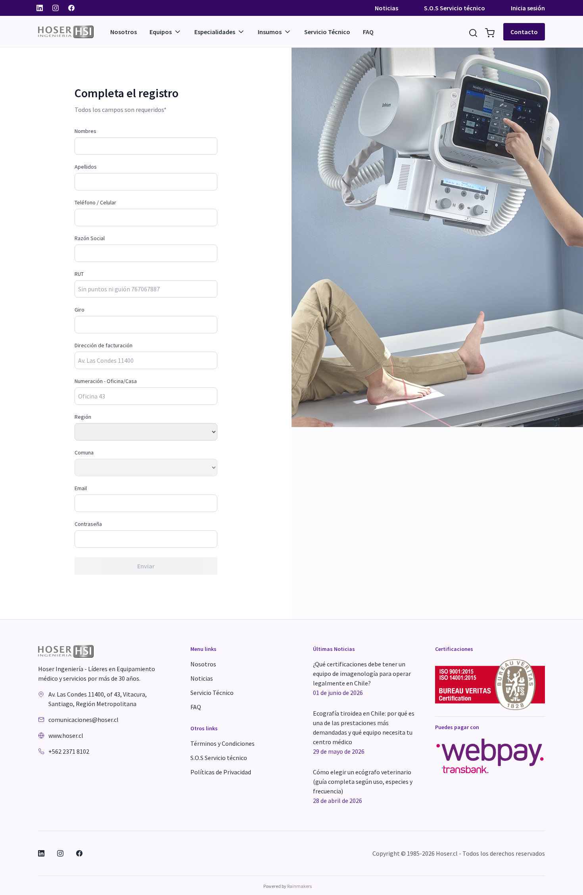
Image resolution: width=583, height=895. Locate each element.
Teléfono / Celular (95, 202)
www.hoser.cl (65, 735)
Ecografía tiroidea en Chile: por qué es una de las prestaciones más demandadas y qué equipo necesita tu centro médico (363, 732)
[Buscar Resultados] (473, 32)
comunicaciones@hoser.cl (83, 720)
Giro (79, 309)
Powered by (287, 886)
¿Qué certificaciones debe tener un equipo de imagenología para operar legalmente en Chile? (362, 678)
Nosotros (123, 32)
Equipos (161, 32)
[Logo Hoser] (74, 31)
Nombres (85, 131)
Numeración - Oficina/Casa (106, 381)
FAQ (368, 32)
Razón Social (90, 238)
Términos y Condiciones (222, 743)
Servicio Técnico (327, 32)
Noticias (386, 8)
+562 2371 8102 (68, 751)
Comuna (84, 452)
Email (81, 488)
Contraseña (88, 523)
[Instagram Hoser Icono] (55, 8)
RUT (79, 273)
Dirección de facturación (103, 345)
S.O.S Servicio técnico (454, 8)
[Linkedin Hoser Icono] (40, 8)
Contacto (524, 32)
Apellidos (86, 166)
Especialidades (214, 32)
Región (83, 416)
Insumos (270, 32)
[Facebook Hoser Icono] (71, 8)
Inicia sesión (528, 8)
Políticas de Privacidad (220, 772)
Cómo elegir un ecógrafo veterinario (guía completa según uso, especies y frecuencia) (362, 786)
